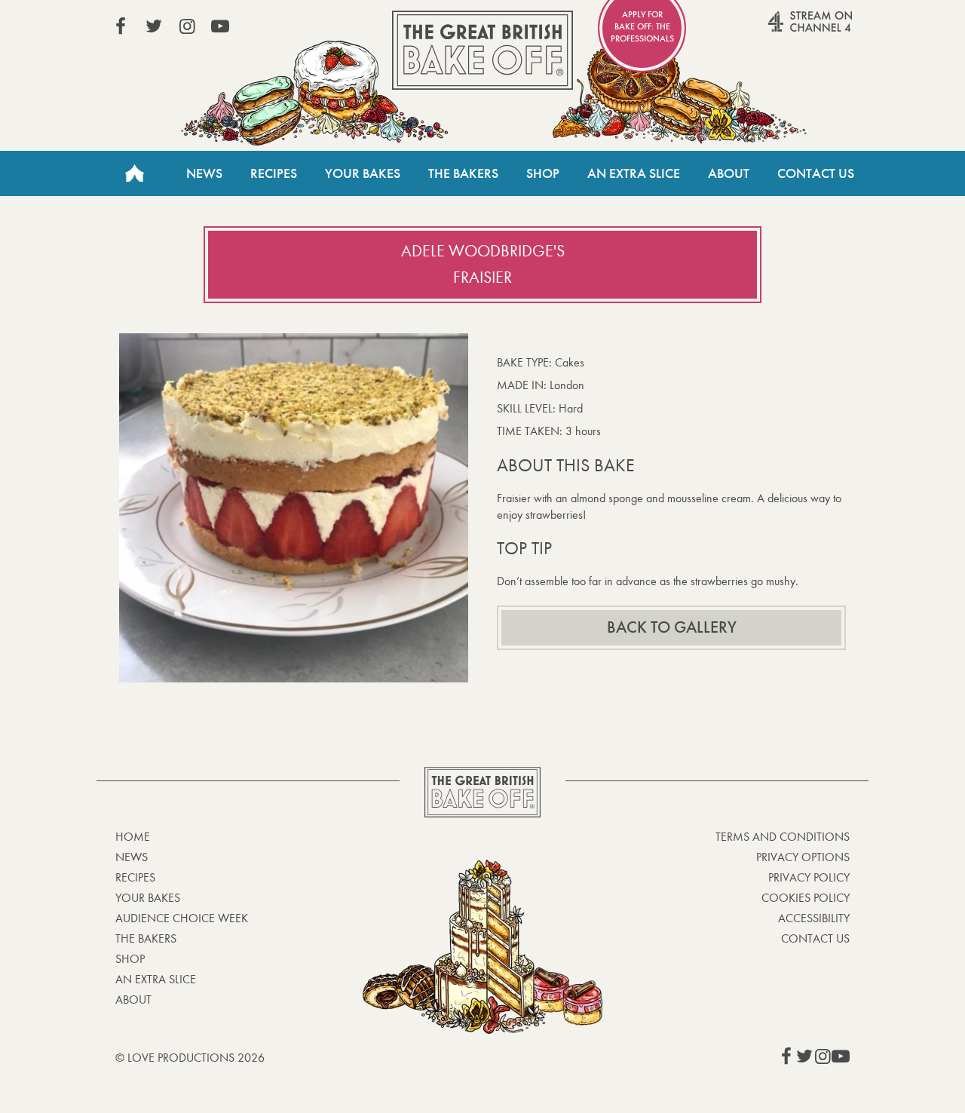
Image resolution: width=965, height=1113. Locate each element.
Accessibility (814, 918)
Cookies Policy (805, 898)
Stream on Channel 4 (781, 29)
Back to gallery (672, 627)
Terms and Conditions (782, 836)
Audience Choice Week (181, 918)
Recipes (273, 173)
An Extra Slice (633, 173)
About (728, 173)
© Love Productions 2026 (190, 1057)
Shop (542, 173)
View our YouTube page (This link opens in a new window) (220, 26)
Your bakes (147, 898)
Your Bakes (362, 173)
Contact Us (815, 173)
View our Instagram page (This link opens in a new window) (187, 26)
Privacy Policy (809, 877)
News (204, 173)
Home (134, 173)
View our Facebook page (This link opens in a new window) (121, 26)
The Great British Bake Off (482, 50)
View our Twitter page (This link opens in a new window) (154, 26)
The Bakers (463, 173)
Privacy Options (803, 857)
